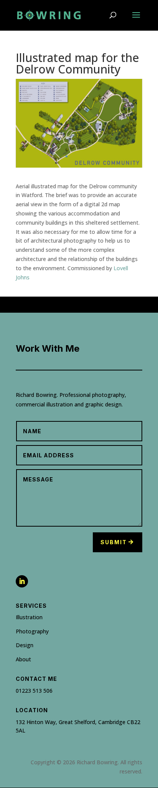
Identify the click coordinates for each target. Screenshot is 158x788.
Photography (32, 631)
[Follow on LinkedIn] (22, 581)
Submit (113, 542)
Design (24, 645)
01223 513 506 (34, 690)
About (23, 659)
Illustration (29, 617)
